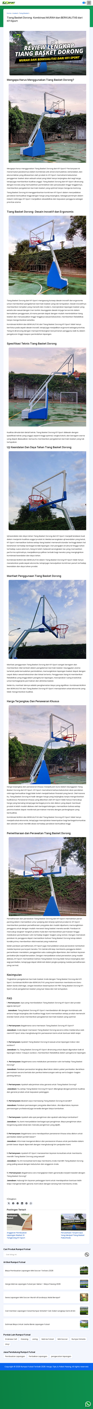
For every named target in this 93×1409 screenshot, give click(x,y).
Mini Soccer (63, 1339)
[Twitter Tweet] (9, 1203)
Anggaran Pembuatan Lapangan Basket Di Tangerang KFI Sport (17, 1235)
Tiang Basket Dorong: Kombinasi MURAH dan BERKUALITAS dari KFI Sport (45, 19)
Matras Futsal (48, 1339)
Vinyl (7, 1344)
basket (15, 13)
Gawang (24, 1339)
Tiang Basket (24, 13)
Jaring (35, 1339)
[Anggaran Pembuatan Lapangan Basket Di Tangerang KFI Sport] (19, 1222)
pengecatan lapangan (61, 1356)
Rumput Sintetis (79, 1339)
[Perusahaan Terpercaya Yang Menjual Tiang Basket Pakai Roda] (73, 1222)
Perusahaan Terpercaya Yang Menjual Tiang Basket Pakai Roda (72, 1235)
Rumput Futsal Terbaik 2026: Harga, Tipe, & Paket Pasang (46, 1366)
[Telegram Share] (18, 1203)
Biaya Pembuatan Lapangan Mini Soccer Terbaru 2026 (29, 1270)
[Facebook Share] (13, 1203)
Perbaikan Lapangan (38, 1356)
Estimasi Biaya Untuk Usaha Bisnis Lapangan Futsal (27, 1324)
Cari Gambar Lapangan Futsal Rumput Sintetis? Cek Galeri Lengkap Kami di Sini (40, 1311)
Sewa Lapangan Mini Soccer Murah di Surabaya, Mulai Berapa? (32, 1297)
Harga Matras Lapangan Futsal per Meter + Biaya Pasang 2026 (33, 1284)
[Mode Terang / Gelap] (84, 3)
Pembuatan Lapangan (15, 1356)
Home (9, 13)
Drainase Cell (11, 1339)
